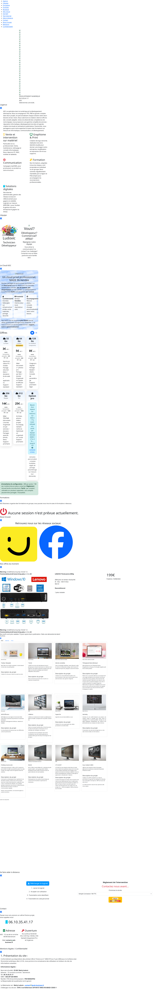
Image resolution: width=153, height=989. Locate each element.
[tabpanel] (19, 407)
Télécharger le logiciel (39, 883)
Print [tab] (12, 640)
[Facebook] (57, 544)
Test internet (7, 16)
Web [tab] (2, 640)
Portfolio (6, 7)
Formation (6, 5)
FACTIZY (5, 14)
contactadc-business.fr (34, 985)
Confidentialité (8, 27)
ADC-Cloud (6, 12)
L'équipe (5, 3)
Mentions (6, 24)
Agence (5, 1)
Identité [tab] (7, 640)
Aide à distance (8, 18)
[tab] (32, 333)
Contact (5, 20)
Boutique (6, 10)
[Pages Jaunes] (18, 544)
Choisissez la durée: (115, 890)
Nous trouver (7, 22)
